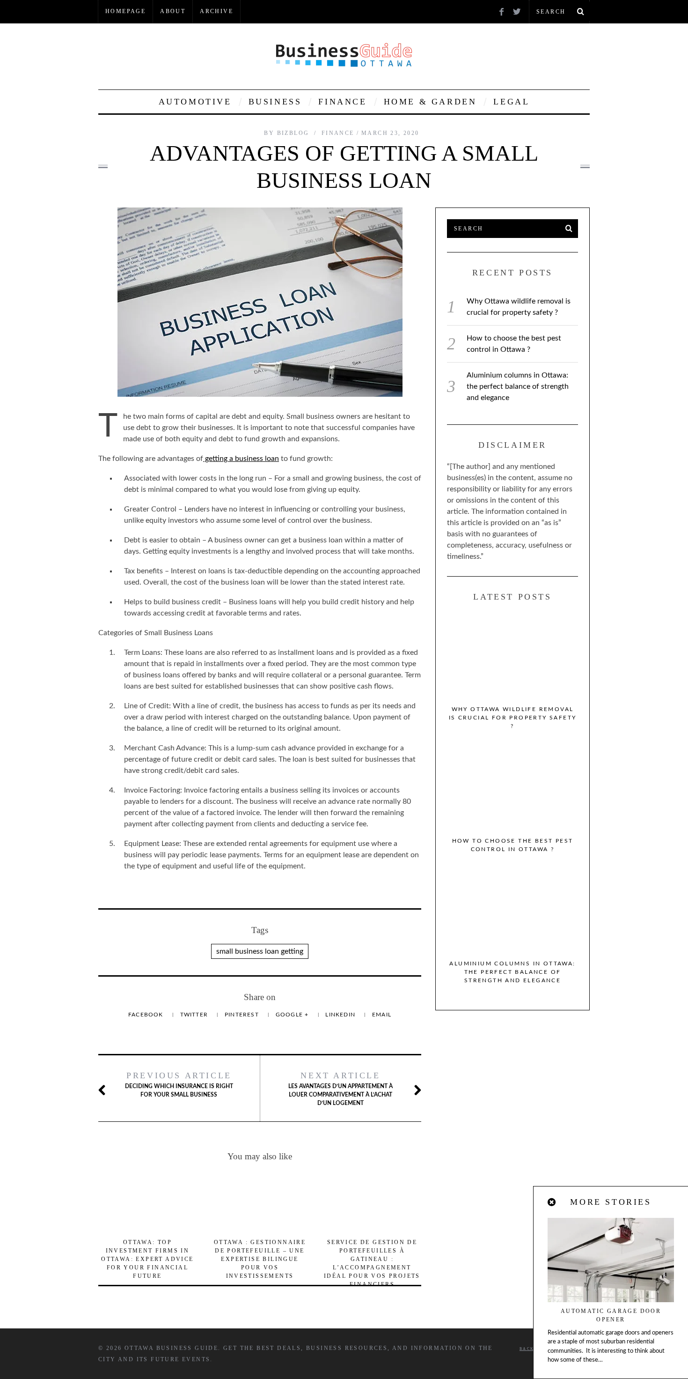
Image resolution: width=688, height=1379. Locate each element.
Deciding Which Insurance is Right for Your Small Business (179, 1084)
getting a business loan (241, 458)
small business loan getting (259, 951)
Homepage (125, 11)
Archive (216, 11)
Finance (342, 101)
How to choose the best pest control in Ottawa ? (512, 845)
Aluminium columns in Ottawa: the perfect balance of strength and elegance (518, 386)
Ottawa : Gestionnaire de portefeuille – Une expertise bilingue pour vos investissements (260, 1259)
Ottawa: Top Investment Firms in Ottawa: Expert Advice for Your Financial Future (147, 1259)
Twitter (195, 1014)
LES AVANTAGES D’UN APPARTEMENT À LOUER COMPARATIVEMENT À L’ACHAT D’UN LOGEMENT (340, 1088)
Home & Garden (430, 101)
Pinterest (243, 1014)
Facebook (146, 1014)
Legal (511, 101)
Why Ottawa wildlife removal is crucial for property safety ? (513, 717)
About (172, 11)
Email (381, 1014)
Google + (293, 1014)
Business (275, 101)
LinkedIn (341, 1014)
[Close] (552, 1202)
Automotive (195, 101)
